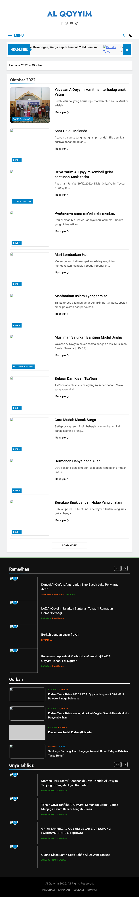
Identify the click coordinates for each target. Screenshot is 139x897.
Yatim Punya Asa (22, 119)
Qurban (64, 689)
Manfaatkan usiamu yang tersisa (81, 296)
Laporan (70, 594)
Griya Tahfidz (48, 790)
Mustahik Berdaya (23, 366)
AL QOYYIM (69, 13)
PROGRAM (48, 889)
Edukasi (52, 727)
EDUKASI (78, 889)
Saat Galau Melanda (71, 131)
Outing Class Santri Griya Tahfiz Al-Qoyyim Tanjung (75, 855)
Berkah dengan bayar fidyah (60, 634)
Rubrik (16, 160)
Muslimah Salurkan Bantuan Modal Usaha (88, 337)
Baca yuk (60, 112)
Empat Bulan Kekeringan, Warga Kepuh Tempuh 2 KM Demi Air (51, 47)
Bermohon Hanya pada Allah (77, 461)
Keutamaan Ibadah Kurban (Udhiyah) (70, 732)
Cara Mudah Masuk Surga (75, 420)
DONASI (92, 889)
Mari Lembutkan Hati (72, 254)
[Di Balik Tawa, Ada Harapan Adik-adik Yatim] (104, 49)
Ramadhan (58, 618)
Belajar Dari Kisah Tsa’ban (76, 378)
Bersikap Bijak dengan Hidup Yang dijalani (88, 502)
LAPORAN (64, 889)
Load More (69, 545)
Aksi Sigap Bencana (52, 594)
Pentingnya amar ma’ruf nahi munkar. (85, 213)
